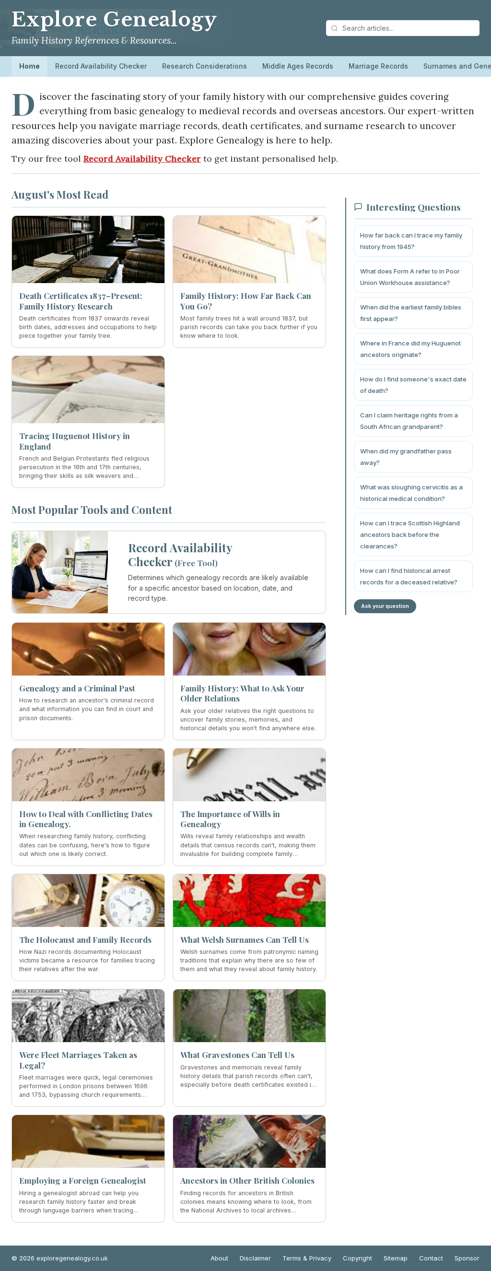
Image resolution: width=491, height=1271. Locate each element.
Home (29, 66)
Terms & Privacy (306, 1258)
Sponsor (467, 1258)
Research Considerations (204, 66)
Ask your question (385, 606)
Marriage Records (378, 66)
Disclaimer (255, 1258)
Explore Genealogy (114, 20)
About (219, 1258)
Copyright (357, 1258)
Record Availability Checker (101, 66)
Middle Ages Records (297, 66)
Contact (431, 1258)
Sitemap (396, 1258)
